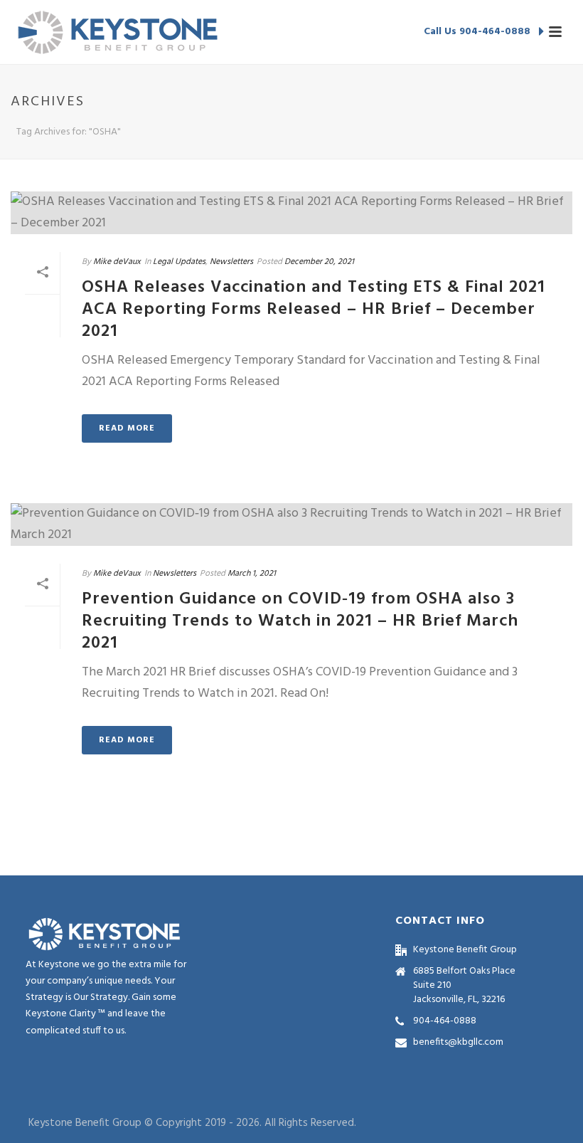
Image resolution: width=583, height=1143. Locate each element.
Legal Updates (179, 262)
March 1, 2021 (252, 574)
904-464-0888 (444, 1021)
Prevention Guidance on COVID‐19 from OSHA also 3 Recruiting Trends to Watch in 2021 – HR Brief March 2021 (300, 621)
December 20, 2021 (319, 262)
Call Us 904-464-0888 (478, 31)
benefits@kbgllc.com (458, 1042)
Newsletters (231, 262)
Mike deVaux (117, 262)
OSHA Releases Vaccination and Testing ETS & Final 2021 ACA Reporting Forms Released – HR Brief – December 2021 (313, 309)
